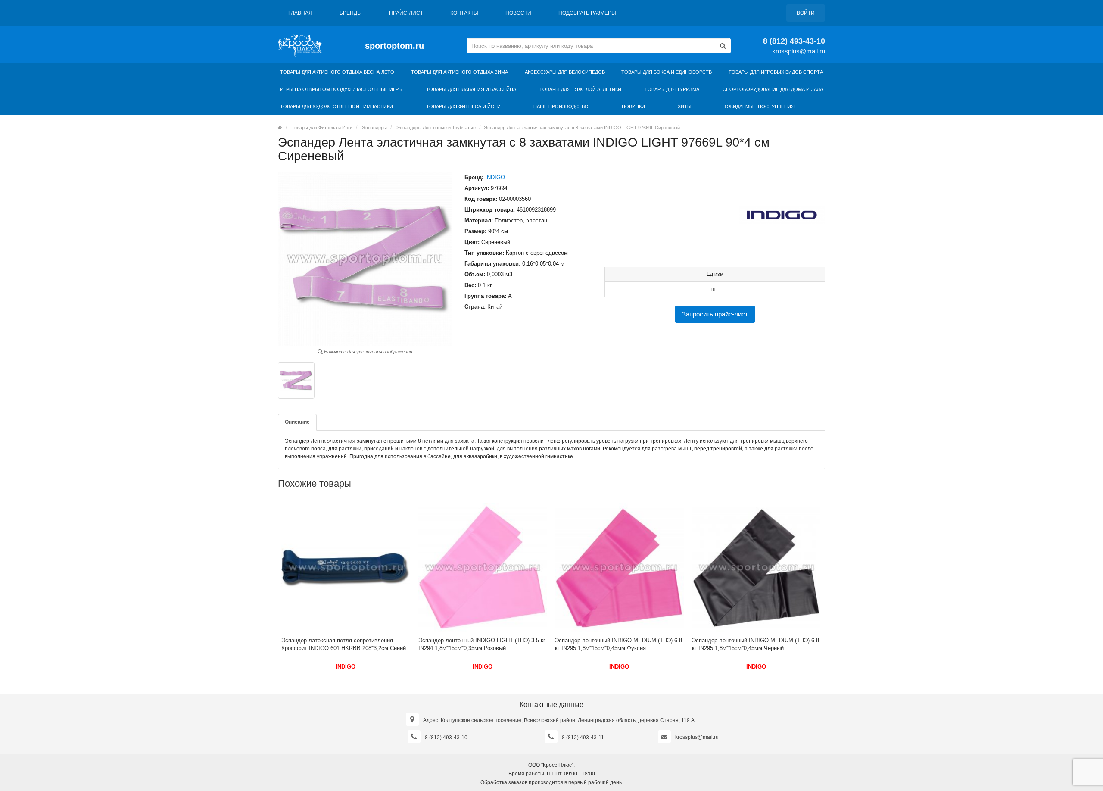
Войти (806, 13)
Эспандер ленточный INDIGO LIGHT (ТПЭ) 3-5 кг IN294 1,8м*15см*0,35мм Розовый (481, 644)
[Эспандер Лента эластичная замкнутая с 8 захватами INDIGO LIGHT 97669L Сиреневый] (296, 380)
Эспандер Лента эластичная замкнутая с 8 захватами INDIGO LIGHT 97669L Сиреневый (582, 127)
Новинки (633, 106)
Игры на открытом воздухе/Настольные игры (341, 89)
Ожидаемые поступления (760, 106)
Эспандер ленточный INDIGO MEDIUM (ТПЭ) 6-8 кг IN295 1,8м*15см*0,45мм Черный (755, 644)
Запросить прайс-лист (715, 314)
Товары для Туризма (672, 89)
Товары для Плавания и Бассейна (471, 89)
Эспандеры (374, 127)
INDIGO (495, 177)
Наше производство (561, 106)
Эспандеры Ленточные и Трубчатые (436, 127)
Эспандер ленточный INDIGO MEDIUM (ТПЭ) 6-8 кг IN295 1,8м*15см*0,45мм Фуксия (618, 644)
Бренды (351, 13)
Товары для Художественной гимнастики (336, 106)
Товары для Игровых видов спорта (776, 72)
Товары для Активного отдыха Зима (459, 72)
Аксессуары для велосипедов (565, 72)
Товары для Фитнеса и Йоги (463, 106)
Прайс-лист (406, 13)
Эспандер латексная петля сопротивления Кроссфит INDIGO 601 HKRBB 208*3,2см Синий (343, 644)
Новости (518, 13)
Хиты (685, 106)
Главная (300, 13)
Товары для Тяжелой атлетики (580, 89)
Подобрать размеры (587, 13)
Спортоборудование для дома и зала (773, 89)
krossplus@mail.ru (798, 51)
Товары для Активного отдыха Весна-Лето (337, 72)
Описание (297, 422)
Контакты (464, 13)
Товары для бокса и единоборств (666, 72)
